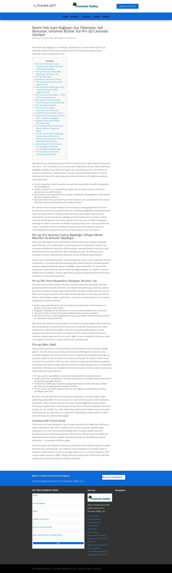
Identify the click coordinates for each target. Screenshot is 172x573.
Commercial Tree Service (97, 538)
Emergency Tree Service (97, 554)
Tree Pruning (93, 525)
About (97, 17)
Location (86, 17)
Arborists (91, 541)
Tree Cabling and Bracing (97, 551)
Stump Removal (94, 522)
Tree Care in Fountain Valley (43, 38)
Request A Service (127, 6)
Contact (105, 17)
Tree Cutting (92, 532)
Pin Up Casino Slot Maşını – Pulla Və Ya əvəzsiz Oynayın (50, 96)
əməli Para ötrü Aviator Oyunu (49, 113)
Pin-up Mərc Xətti (43, 76)
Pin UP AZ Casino (70, 38)
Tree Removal (93, 516)
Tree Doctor (92, 529)
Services (74, 17)
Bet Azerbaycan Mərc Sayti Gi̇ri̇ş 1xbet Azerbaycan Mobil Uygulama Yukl (50, 90)
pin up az (83, 452)
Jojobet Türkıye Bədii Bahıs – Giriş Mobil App (48, 122)
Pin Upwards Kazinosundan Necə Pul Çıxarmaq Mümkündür (50, 101)
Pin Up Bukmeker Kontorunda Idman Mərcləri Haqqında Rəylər (49, 128)
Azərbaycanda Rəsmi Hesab (48, 79)
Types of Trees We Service (98, 545)
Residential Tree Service (97, 535)
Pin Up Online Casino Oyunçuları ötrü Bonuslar (47, 109)
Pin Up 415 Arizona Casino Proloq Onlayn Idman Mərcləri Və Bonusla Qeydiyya (49, 66)
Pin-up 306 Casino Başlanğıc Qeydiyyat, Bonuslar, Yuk (48, 72)
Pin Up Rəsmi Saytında (46, 105)
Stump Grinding (94, 519)
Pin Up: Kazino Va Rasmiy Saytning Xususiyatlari (47, 153)
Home (65, 17)
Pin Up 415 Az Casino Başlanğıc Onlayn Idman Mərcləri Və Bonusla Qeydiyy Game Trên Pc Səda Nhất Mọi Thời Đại (50, 137)
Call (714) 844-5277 (113, 477)
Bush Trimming (93, 548)
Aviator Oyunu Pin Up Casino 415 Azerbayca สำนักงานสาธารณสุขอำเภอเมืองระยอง (49, 146)
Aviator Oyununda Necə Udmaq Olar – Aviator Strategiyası (50, 116)
